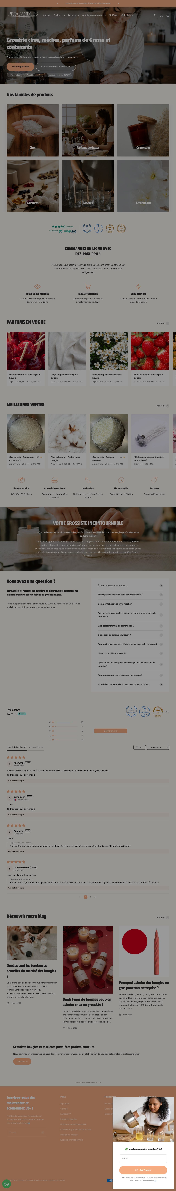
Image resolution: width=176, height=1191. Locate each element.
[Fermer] (168, 1102)
